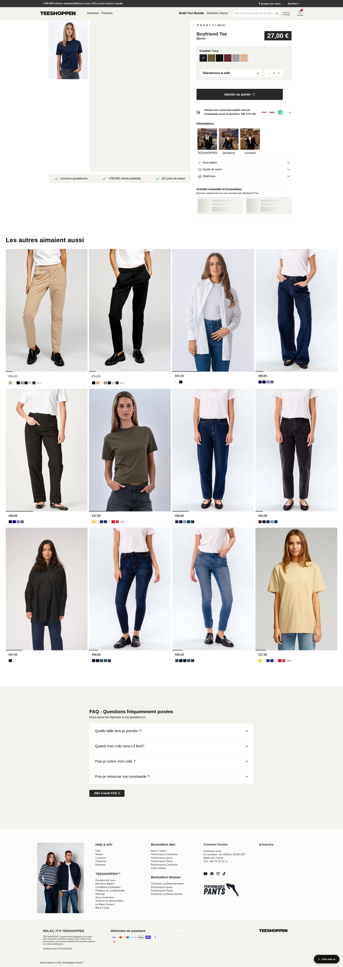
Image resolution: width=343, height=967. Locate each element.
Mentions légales (105, 883)
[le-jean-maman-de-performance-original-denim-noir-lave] (192, 521)
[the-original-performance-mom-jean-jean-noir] (181, 521)
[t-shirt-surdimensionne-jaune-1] (93, 521)
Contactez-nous (212, 851)
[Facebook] (211, 873)
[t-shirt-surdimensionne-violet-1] (101, 521)
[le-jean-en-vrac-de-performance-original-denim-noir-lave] (272, 382)
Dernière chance (217, 13)
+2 (38, 383)
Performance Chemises (164, 854)
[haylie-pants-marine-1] (26, 382)
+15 (122, 522)
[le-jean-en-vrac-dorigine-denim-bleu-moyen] (268, 382)
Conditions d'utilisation (108, 887)
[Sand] (244, 58)
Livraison (100, 857)
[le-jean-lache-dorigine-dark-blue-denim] (260, 382)
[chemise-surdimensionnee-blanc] (177, 382)
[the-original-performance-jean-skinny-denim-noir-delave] (109, 660)
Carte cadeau (158, 868)
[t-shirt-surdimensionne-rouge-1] (113, 521)
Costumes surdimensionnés (166, 893)
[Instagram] (218, 873)
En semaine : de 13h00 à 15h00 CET (224, 854)
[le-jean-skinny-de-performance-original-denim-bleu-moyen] (105, 660)
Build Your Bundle (191, 13)
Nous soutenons (104, 897)
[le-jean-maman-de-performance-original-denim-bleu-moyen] (188, 521)
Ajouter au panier (237, 94)
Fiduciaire (182, 930)
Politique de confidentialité (110, 890)
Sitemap (100, 893)
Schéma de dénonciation (109, 900)
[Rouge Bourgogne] (228, 58)
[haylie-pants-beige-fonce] (22, 382)
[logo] (58, 13)
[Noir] (219, 58)
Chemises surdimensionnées (167, 883)
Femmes (107, 13)
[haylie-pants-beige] (10, 382)
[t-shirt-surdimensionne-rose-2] (117, 521)
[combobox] (254, 13)
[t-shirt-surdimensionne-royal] (105, 521)
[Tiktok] (224, 873)
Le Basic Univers (104, 904)
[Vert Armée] (211, 58)
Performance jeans (161, 857)
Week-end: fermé (213, 857)
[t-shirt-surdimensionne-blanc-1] (97, 521)
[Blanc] (252, 58)
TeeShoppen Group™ (73, 962)
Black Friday (102, 907)
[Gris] (236, 58)
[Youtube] (205, 874)
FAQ (97, 850)
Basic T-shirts (158, 850)
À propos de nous (270, 3)
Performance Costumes (164, 864)
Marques (100, 864)
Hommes (93, 13)
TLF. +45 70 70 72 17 (215, 861)
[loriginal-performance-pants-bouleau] (14, 382)
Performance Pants (162, 861)
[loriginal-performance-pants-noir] (18, 382)
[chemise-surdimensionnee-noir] (181, 382)
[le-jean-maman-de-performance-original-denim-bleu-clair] (185, 521)
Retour (99, 854)
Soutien (292, 3)
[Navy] (203, 58)
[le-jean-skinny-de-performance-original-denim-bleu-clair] (101, 660)
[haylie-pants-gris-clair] (30, 382)
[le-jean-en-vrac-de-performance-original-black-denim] (264, 382)
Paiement (100, 861)
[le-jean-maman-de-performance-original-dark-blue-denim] (177, 521)
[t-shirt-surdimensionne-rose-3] (109, 521)
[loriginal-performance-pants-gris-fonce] (34, 382)
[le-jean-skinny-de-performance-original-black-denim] (97, 660)
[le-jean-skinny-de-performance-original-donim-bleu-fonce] (93, 660)
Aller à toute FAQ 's (107, 793)
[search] (277, 13)
